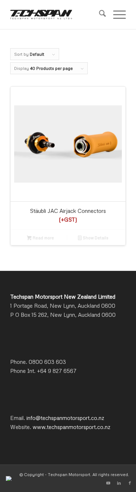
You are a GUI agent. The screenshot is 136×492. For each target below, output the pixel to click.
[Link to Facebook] (129, 483)
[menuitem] (99, 14)
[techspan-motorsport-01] (56, 14)
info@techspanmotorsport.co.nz (65, 418)
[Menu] (116, 14)
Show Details (95, 237)
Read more (43, 237)
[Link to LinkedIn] (119, 483)
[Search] (99, 14)
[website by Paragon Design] (9, 478)
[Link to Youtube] (108, 483)
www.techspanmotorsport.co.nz (71, 427)
